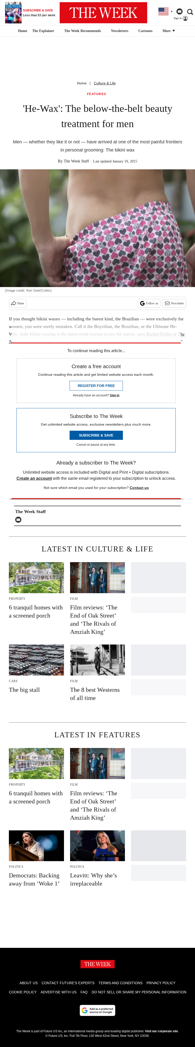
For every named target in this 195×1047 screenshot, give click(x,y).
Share (20, 303)
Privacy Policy (161, 983)
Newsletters (119, 31)
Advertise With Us (58, 992)
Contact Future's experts (68, 983)
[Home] (22, 31)
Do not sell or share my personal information (139, 992)
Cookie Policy (23, 992)
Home (82, 83)
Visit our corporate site (161, 1031)
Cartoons (145, 31)
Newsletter (177, 303)
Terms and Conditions (120, 983)
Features (96, 94)
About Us (29, 983)
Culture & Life (105, 83)
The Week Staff (76, 161)
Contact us (139, 488)
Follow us (152, 303)
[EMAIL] (19, 519)
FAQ (84, 992)
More (167, 31)
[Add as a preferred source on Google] (97, 1010)
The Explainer (43, 31)
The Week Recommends (82, 31)
